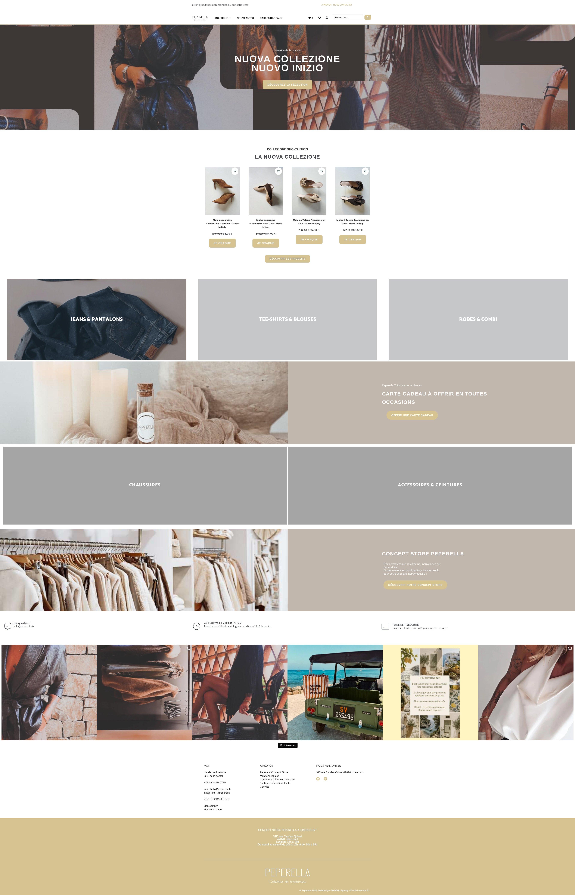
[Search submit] (367, 17)
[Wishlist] (319, 17)
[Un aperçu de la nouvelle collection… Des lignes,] (240, 692)
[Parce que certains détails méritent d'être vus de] (526, 692)
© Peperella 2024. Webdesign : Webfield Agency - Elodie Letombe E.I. (334, 890)
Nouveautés (245, 17)
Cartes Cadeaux (271, 17)
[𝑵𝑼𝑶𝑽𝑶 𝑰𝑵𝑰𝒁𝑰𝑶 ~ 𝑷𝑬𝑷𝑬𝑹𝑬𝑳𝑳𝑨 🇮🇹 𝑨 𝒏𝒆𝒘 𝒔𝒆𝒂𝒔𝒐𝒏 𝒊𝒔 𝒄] (144, 692)
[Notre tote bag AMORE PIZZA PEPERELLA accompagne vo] (335, 692)
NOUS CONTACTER (342, 4)
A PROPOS (326, 4)
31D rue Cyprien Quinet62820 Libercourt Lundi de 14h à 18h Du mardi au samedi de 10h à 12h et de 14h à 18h (287, 840)
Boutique (221, 17)
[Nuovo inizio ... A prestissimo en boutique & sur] (49, 692)
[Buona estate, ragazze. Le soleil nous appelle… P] (430, 692)
